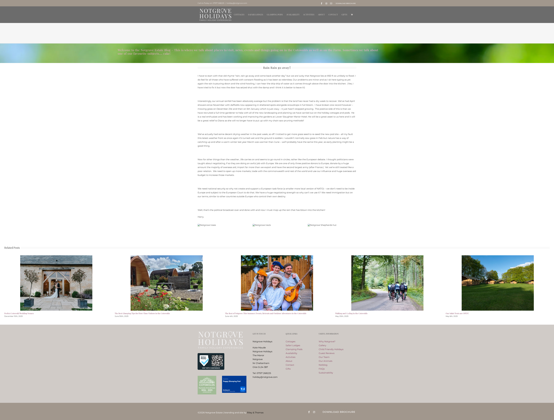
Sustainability (326, 372)
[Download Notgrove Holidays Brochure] (338, 411)
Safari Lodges (293, 345)
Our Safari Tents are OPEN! (457, 313)
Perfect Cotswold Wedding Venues (19, 313)
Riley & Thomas (255, 412)
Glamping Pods (294, 349)
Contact (290, 365)
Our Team (324, 357)
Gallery (322, 345)
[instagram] (314, 412)
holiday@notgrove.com (237, 3)
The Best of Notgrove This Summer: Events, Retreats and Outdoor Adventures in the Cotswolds (265, 313)
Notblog (323, 365)
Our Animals (325, 361)
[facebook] (309, 412)
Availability (291, 353)
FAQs (322, 368)
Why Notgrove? (327, 341)
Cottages (290, 341)
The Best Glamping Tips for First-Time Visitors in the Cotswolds (142, 313)
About (289, 361)
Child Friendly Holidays (331, 349)
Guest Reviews (326, 353)
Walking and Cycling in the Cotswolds (351, 313)
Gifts (288, 368)
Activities (290, 357)
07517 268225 (218, 3)
